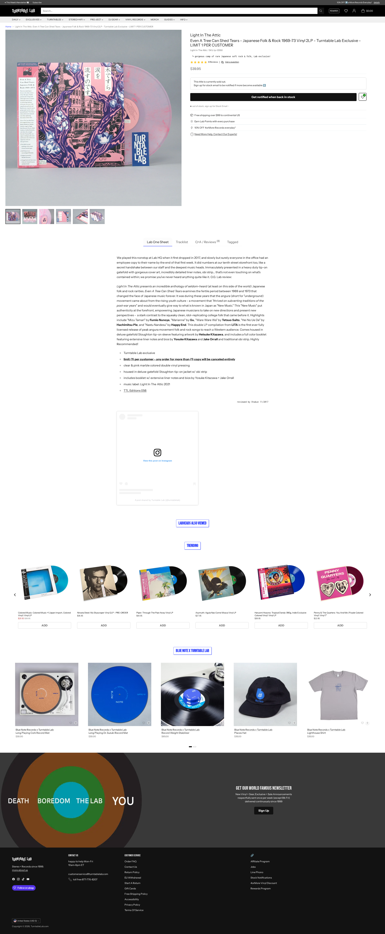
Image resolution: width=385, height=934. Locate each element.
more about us (20, 870)
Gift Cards (130, 888)
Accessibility (132, 899)
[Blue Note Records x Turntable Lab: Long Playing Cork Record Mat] (46, 694)
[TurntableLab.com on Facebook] (13, 879)
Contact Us (131, 866)
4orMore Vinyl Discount (264, 883)
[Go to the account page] (354, 11)
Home (8, 26)
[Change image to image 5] (80, 216)
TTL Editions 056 (135, 390)
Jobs (253, 866)
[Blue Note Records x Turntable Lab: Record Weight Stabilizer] (192, 694)
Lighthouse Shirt (316, 732)
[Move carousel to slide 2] (194, 746)
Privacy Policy (132, 904)
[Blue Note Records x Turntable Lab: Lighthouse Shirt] (338, 694)
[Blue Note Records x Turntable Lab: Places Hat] (265, 694)
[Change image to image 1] (12, 216)
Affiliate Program (260, 861)
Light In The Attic (205, 35)
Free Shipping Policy (136, 893)
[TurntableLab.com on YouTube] (28, 879)
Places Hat (240, 732)
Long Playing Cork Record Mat (32, 732)
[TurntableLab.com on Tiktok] (23, 879)
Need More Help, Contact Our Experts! (215, 134)
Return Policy (132, 872)
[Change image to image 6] (97, 216)
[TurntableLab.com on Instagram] (18, 879)
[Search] (320, 11)
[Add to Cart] (76, 723)
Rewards (334, 11)
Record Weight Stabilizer (175, 732)
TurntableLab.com (40, 926)
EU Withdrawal (133, 877)
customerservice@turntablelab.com (88, 874)
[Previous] (12, 700)
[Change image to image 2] (29, 216)
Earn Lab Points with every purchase (214, 121)
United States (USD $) (27, 921)
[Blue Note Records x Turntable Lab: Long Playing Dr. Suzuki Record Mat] (119, 694)
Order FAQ (131, 861)
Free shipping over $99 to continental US (217, 115)
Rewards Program (261, 888)
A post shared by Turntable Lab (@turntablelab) (157, 500)
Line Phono (257, 872)
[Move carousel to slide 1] (190, 746)
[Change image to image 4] (63, 216)
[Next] (373, 700)
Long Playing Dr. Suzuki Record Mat (108, 732)
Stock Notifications (261, 877)
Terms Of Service (134, 910)
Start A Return (132, 883)
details (377, 2)
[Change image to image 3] (46, 216)
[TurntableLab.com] (24, 11)
